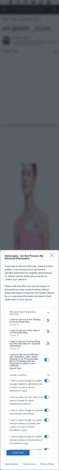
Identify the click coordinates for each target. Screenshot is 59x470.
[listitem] (29, 313)
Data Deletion (11, 464)
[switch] (46, 320)
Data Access (29, 464)
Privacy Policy (47, 464)
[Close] (53, 256)
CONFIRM (18, 453)
